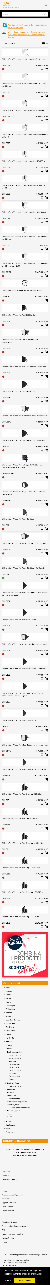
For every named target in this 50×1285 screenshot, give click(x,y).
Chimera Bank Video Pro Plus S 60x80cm (18, 519)
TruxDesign (10, 1027)
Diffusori (10, 1092)
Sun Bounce (10, 1125)
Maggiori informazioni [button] (32, 1274)
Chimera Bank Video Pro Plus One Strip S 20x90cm (22, 794)
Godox (8, 995)
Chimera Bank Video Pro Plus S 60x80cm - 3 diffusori (23, 568)
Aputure (12, 1061)
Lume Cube (10, 1023)
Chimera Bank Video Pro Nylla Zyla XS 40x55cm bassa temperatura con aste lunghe (23, 466)
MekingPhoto (11, 1031)
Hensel (8, 998)
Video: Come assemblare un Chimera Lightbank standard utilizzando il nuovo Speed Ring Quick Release (27, 34)
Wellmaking (10, 1009)
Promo (4, 1191)
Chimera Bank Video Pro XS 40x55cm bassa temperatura (24, 416)
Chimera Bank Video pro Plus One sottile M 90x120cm (23, 161)
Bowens (9, 1012)
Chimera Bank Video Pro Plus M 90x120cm (19, 619)
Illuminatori (11, 1095)
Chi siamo (6, 1171)
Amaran (9, 991)
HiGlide (9, 1041)
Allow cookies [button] (25, 1280)
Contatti (5, 1175)
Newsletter (6, 1199)
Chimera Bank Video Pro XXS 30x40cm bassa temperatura (20, 340)
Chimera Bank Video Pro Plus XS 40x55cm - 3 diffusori (23, 440)
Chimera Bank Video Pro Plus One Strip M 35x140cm (23, 843)
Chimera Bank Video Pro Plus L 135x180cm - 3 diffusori (24, 769)
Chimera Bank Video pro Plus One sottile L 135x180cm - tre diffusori (24, 237)
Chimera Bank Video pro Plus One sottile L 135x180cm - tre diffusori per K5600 (24, 264)
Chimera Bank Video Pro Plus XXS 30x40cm (19, 315)
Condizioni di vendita (10, 1222)
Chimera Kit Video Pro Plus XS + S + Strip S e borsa (22, 290)
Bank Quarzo (14, 1067)
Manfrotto (10, 1038)
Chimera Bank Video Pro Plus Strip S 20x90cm (20, 818)
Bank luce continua (14, 1052)
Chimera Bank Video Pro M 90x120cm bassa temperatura (24, 644)
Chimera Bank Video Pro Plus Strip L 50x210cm (20, 917)
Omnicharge (11, 1132)
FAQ (4, 1230)
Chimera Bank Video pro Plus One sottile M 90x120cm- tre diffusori (24, 186)
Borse (9, 1117)
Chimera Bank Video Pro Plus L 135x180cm (19, 720)
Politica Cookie (8, 1238)
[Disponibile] (3, 578)
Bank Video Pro (15, 1055)
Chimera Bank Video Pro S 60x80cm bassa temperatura (24, 543)
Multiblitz (9, 1016)
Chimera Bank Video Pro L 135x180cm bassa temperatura (25, 745)
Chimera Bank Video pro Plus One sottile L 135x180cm (24, 212)
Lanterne (12, 1073)
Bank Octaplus (15, 1070)
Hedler (8, 1002)
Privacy (5, 1242)
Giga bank (11, 1089)
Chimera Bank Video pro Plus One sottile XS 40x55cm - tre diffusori (24, 84)
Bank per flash (13, 1083)
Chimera (9, 1049)
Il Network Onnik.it (9, 1179)
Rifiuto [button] (8, 1280)
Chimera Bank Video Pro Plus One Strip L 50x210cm (22, 892)
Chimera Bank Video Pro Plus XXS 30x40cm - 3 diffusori (24, 367)
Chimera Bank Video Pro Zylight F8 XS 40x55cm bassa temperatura (23, 493)
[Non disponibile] (3, 69)
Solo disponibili (10, 43)
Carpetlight (10, 1006)
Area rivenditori (8, 1210)
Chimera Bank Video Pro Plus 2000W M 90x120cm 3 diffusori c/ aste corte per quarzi (22, 694)
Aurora (8, 1121)
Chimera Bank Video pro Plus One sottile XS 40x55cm (23, 59)
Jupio (8, 1128)
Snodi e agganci (13, 1111)
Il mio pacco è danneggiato (12, 1234)
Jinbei (8, 987)
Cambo (8, 1034)
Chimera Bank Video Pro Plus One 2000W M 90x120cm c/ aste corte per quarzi (25, 593)
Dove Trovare (7, 1207)
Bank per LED (14, 1076)
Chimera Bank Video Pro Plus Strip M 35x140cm (21, 867)
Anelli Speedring (13, 1098)
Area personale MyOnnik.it (12, 1195)
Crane (9, 1114)
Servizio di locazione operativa (14, 1226)
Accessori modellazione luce (18, 1108)
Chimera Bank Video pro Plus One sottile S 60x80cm (23, 110)
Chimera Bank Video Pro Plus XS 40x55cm (18, 391)
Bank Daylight (14, 1064)
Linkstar (9, 1045)
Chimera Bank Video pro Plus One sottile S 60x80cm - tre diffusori (25, 135)
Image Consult (41, 1255)
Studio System (13, 1105)
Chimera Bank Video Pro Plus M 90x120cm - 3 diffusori (23, 669)
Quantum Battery (13, 1020)
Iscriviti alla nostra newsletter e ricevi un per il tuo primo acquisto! (25, 1152)
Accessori (13, 1079)
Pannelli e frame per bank (17, 1101)
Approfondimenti (9, 1203)
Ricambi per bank (14, 1086)
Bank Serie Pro (15, 1058)
